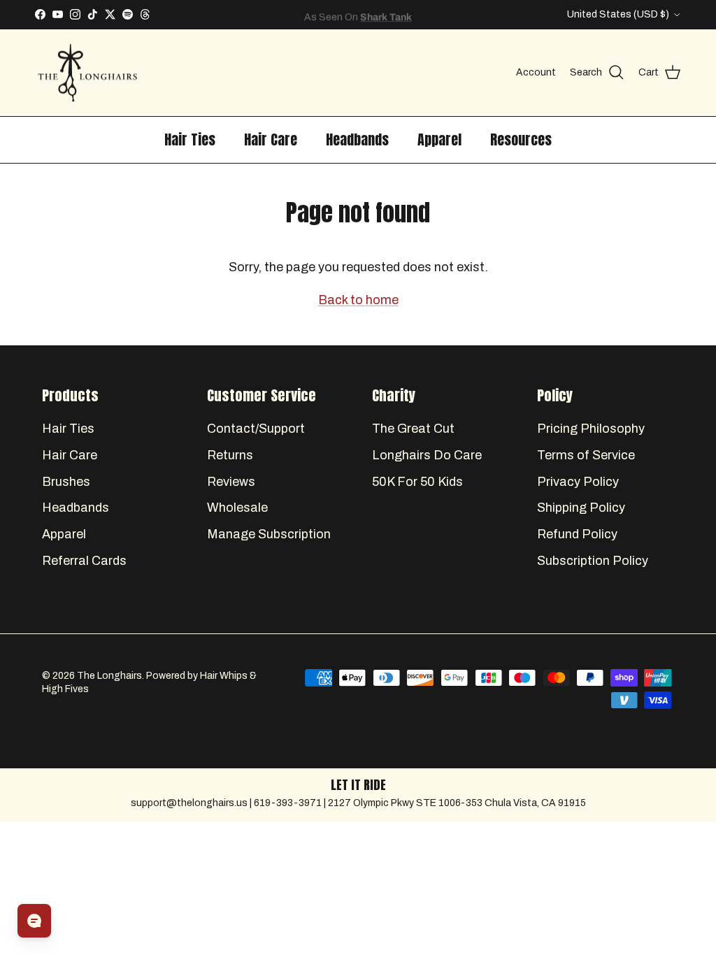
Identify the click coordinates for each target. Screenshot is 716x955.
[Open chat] (34, 921)
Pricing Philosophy (591, 429)
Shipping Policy (581, 508)
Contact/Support (256, 429)
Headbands (357, 139)
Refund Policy (577, 534)
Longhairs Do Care (427, 455)
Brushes (66, 482)
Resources (521, 139)
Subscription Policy (592, 561)
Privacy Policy (578, 482)
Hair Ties (189, 139)
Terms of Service (586, 455)
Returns (230, 455)
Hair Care (270, 139)
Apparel (439, 139)
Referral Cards (84, 561)
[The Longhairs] (87, 73)
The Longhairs (109, 675)
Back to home (358, 300)
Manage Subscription (269, 534)
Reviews (231, 482)
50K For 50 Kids (417, 482)
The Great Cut (413, 429)
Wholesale (237, 508)
